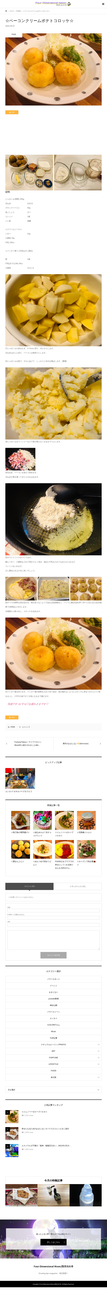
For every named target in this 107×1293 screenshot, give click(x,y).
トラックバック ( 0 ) (77, 886)
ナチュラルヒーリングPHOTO (53, 1045)
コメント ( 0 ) (29, 886)
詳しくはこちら (53, 1242)
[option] (21, 1195)
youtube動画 (53, 999)
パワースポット (53, 979)
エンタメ (53, 1018)
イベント (53, 986)
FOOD (13, 727)
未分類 (53, 1077)
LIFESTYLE (53, 1064)
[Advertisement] (53, 135)
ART (53, 1051)
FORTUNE (53, 1058)
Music (53, 1031)
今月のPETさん (53, 1025)
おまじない (53, 992)
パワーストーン (53, 1012)
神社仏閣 (53, 1005)
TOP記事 (53, 1038)
